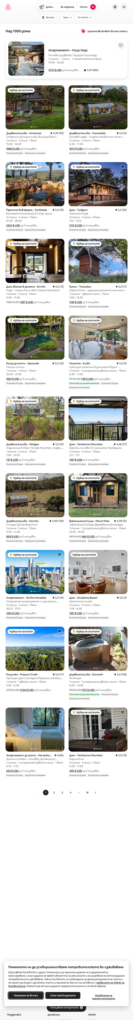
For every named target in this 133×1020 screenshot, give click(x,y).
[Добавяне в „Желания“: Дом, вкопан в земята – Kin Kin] (59, 243)
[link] (38, 792)
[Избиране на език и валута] (115, 6)
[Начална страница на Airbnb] (8, 7)
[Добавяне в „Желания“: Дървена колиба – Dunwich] (122, 631)
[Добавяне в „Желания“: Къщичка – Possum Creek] (59, 631)
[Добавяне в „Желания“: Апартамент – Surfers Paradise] (59, 554)
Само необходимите (63, 995)
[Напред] (95, 792)
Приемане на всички (26, 995)
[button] (55, 70)
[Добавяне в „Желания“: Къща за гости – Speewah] (59, 320)
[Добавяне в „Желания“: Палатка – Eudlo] (122, 320)
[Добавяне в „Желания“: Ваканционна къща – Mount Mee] (122, 477)
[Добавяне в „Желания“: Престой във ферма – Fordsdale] (59, 166)
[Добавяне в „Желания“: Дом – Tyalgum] (122, 166)
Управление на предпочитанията (103, 997)
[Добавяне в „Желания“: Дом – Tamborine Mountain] (122, 401)
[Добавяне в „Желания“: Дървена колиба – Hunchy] (59, 477)
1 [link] (45, 792)
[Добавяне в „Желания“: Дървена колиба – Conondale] (122, 90)
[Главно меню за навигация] (124, 6)
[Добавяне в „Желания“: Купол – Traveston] (122, 243)
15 (87, 792)
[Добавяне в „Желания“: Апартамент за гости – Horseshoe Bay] (59, 712)
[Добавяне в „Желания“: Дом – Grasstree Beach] (122, 554)
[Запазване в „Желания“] (121, 45)
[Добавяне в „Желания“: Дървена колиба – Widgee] (59, 401)
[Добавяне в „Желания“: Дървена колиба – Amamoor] (59, 90)
